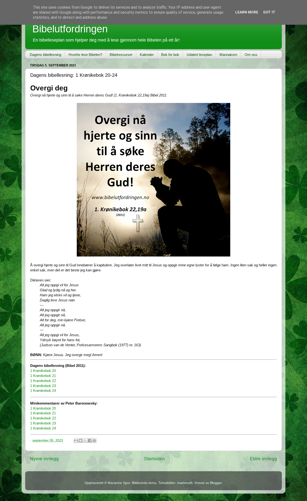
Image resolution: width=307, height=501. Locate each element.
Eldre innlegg (263, 458)
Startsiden (154, 458)
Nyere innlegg (44, 458)
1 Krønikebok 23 (43, 386)
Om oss (251, 55)
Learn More (246, 12)
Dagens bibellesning (45, 55)
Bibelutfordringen (70, 29)
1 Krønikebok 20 (43, 371)
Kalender (147, 55)
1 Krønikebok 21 (43, 376)
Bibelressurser (121, 55)
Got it (269, 12)
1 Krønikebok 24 (43, 391)
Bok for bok (170, 55)
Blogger (216, 483)
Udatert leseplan (199, 55)
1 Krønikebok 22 (43, 381)
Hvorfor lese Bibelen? (85, 55)
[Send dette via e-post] (76, 440)
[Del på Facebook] (89, 440)
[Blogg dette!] (80, 440)
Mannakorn (228, 55)
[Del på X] (85, 440)
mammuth (185, 483)
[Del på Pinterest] (94, 440)
